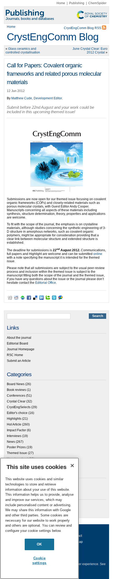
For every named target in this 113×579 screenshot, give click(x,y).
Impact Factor (16, 430)
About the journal (19, 338)
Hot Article (14, 424)
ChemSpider (97, 3)
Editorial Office (45, 283)
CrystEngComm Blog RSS (83, 28)
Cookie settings (39, 560)
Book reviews (16, 390)
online (97, 254)
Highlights (14, 418)
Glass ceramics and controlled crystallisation (23, 50)
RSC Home (15, 355)
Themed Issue (17, 453)
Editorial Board (17, 343)
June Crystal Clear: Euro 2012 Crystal (90, 50)
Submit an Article (19, 361)
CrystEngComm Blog (53, 36)
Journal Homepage (20, 349)
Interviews (14, 436)
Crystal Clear (16, 401)
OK (39, 544)
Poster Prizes (16, 447)
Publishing (76, 3)
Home (60, 3)
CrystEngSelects (18, 407)
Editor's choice (17, 413)
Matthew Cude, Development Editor (36, 98)
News (11, 442)
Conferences (16, 395)
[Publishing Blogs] (56, 15)
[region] (39, 518)
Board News (15, 384)
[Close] (72, 465)
